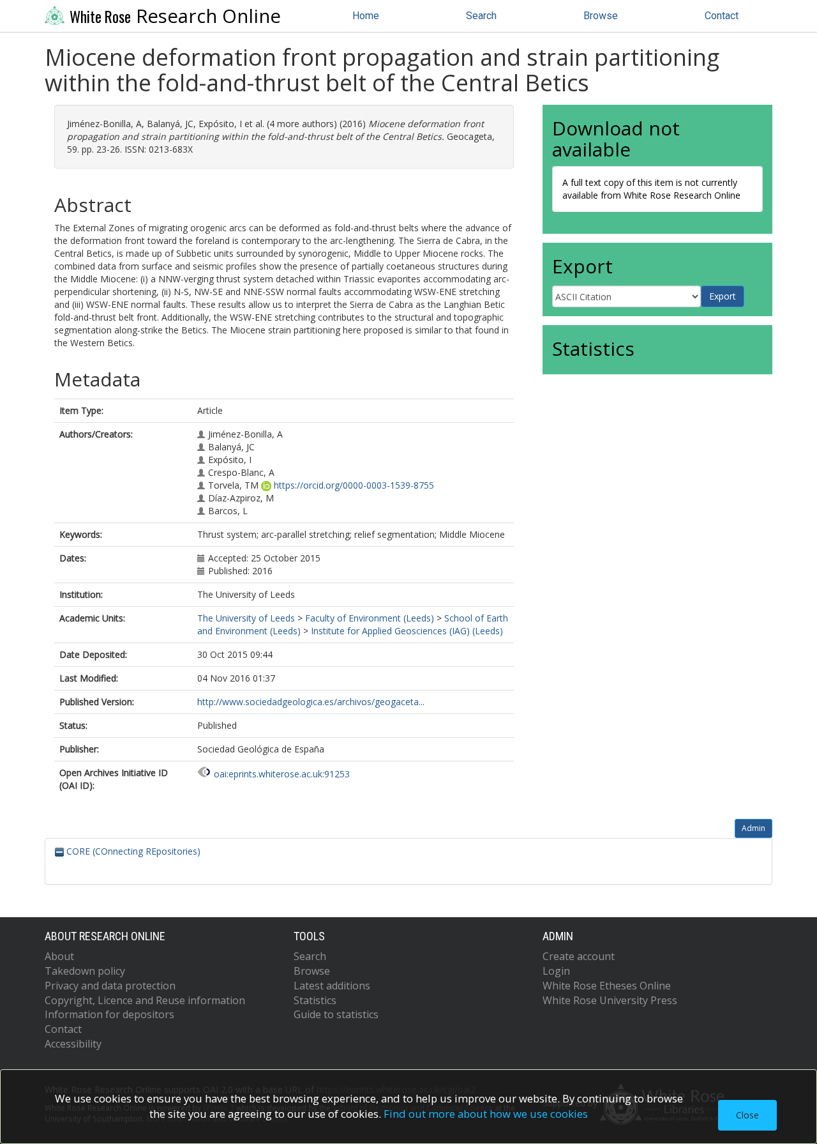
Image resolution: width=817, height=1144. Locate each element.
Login (556, 971)
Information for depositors (109, 1014)
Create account (579, 956)
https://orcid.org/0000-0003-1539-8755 (354, 485)
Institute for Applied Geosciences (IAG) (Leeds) (407, 631)
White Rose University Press (610, 1000)
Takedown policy (85, 971)
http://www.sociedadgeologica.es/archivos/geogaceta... (310, 702)
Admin (753, 828)
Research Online (175, 16)
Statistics (315, 1000)
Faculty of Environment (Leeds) (369, 618)
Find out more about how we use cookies (486, 1113)
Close (747, 1115)
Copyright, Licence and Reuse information (145, 1000)
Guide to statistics (336, 1014)
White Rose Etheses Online (607, 986)
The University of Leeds (246, 618)
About (59, 956)
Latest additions (332, 986)
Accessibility (73, 1044)
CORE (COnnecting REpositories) (132, 851)
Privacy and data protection (110, 986)
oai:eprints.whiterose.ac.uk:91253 (282, 774)
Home (365, 16)
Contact (721, 16)
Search (481, 16)
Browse (600, 16)
